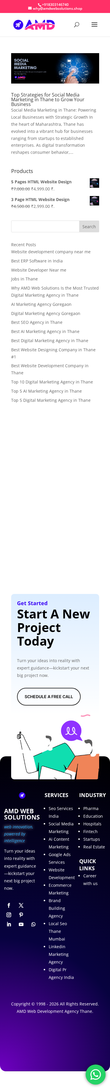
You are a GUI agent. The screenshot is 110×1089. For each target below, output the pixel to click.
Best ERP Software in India (37, 261)
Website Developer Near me (38, 270)
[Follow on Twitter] (21, 905)
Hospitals (92, 824)
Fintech (90, 831)
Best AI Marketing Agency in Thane (45, 331)
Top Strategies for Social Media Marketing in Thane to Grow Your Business (47, 99)
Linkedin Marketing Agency (59, 954)
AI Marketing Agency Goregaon (41, 304)
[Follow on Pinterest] (21, 915)
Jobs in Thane (24, 279)
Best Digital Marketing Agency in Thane (49, 340)
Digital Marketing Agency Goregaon (45, 313)
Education (93, 816)
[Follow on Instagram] (8, 915)
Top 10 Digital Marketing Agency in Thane (52, 382)
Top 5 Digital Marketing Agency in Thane (51, 400)
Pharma (91, 808)
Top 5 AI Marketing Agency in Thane (46, 391)
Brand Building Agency (57, 908)
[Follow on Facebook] (8, 905)
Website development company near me (51, 251)
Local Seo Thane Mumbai (58, 931)
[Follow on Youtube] (21, 924)
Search (89, 226)
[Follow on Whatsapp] (33, 924)
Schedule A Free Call (49, 696)
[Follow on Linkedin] (8, 924)
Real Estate (94, 847)
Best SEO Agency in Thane (36, 322)
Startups (91, 839)
